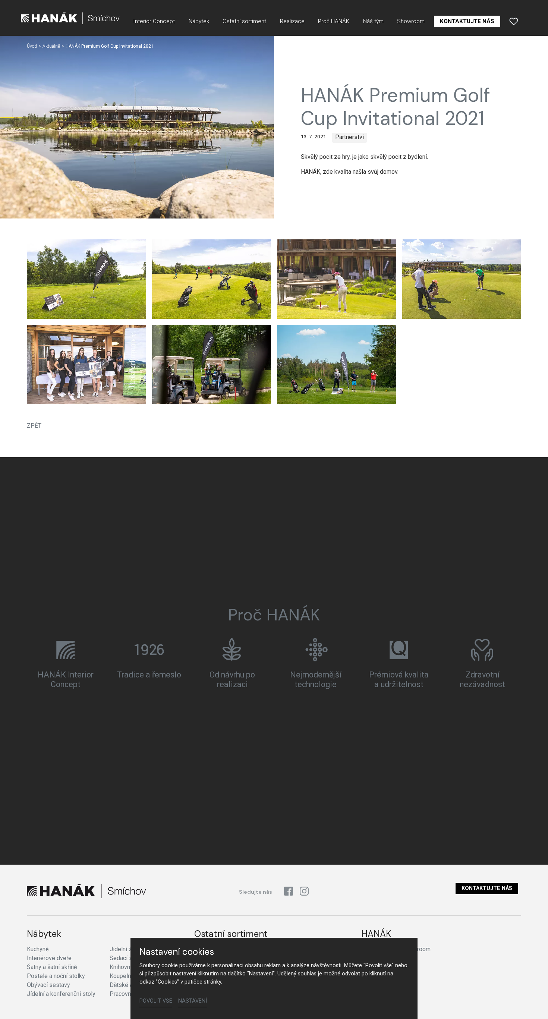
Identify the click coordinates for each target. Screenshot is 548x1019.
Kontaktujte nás (487, 888)
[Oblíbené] (513, 21)
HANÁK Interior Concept (66, 679)
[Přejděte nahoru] (532, 1003)
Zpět (34, 425)
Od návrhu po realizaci (232, 679)
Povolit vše (155, 1001)
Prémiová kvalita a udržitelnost (399, 679)
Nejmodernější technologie (315, 679)
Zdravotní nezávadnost (482, 679)
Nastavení (192, 1001)
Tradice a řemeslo (149, 674)
